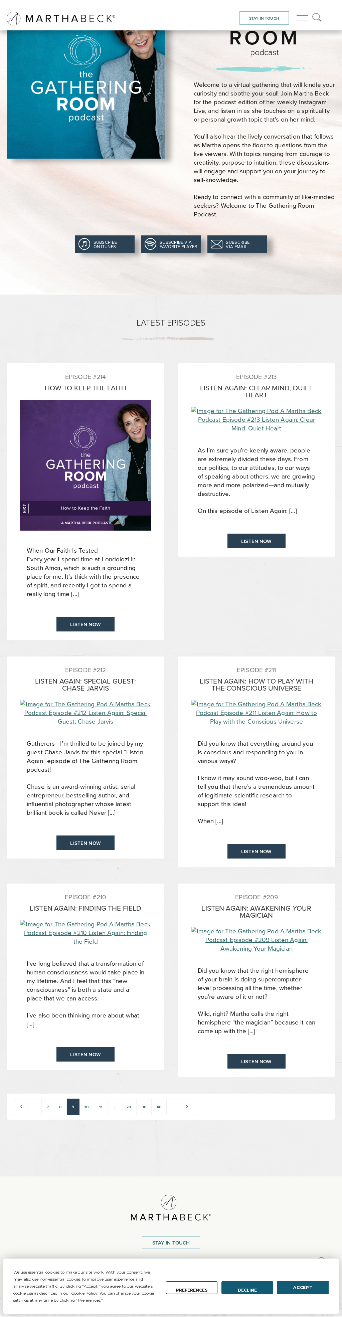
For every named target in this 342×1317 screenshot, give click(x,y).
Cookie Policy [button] (84, 1293)
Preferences (191, 1290)
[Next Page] (186, 1107)
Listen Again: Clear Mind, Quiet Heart (256, 391)
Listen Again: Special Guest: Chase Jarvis (85, 684)
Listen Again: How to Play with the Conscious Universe (256, 684)
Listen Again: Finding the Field (85, 908)
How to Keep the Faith (86, 388)
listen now (85, 624)
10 (86, 1107)
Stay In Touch (264, 18)
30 (144, 1107)
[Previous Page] (21, 1107)
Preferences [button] (89, 1300)
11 (101, 1107)
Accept (302, 1287)
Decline (247, 1290)
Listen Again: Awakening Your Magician (256, 911)
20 (128, 1107)
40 (159, 1107)
